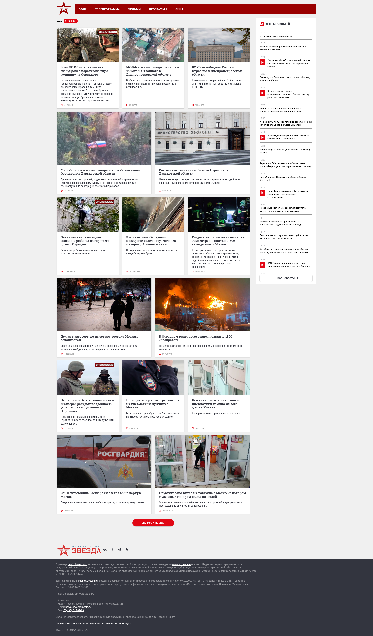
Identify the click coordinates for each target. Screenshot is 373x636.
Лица (179, 9)
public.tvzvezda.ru (77, 564)
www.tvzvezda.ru (181, 564)
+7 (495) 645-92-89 (73, 610)
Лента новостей (278, 24)
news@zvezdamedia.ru (78, 607)
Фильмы (134, 9)
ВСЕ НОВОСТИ (286, 278)
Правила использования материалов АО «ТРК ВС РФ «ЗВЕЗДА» (93, 623)
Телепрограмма (107, 9)
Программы (158, 9)
